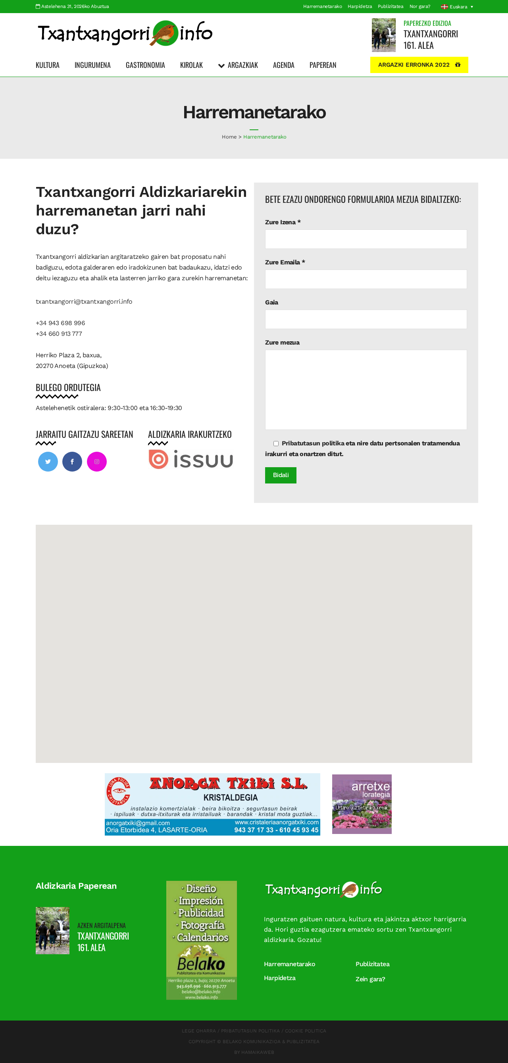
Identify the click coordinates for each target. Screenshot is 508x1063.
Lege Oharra (199, 1031)
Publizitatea (390, 6)
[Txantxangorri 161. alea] (384, 35)
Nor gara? (420, 6)
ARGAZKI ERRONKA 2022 (413, 64)
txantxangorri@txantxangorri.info (84, 301)
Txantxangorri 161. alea (431, 39)
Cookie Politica (305, 1031)
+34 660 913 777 (59, 333)
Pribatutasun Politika (250, 1031)
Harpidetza (360, 6)
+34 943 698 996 (60, 323)
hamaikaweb (257, 1052)
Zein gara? (370, 979)
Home (229, 137)
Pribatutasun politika (312, 443)
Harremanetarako (322, 6)
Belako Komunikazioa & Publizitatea (271, 1041)
